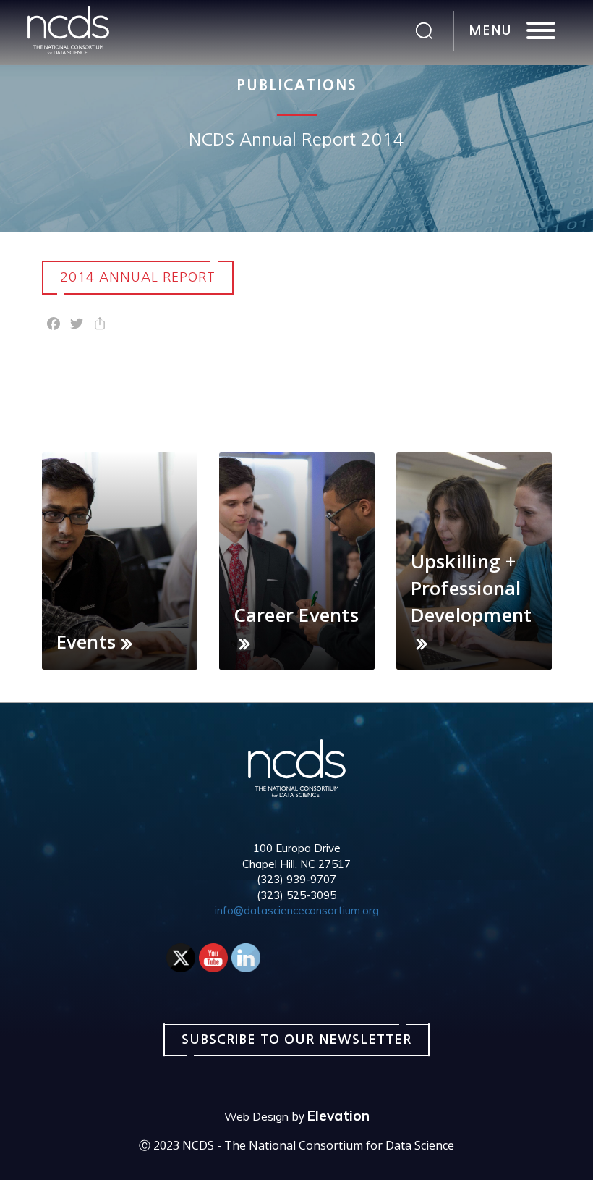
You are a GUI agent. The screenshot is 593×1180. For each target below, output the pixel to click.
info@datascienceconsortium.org (297, 910)
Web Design (256, 1116)
